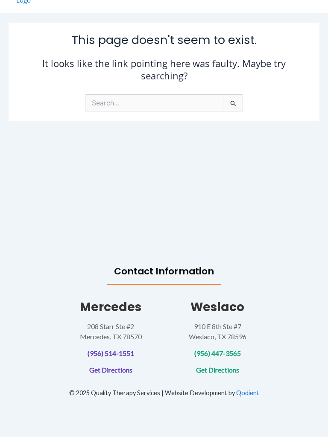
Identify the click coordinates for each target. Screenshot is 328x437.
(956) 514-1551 (111, 353)
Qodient (247, 392)
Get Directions (110, 370)
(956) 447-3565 (217, 353)
